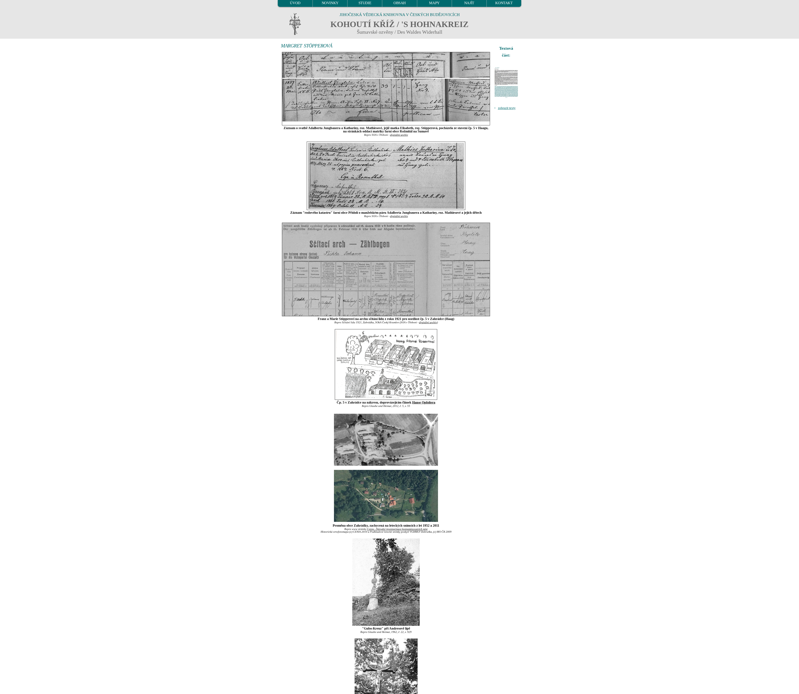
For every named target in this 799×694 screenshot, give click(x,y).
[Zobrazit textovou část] (506, 82)
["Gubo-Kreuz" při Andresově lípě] (386, 582)
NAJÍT (469, 3)
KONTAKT (503, 3)
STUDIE (365, 3)
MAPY (434, 3)
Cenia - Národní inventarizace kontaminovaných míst (397, 529)
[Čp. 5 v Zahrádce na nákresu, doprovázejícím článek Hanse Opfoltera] (386, 364)
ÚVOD (295, 3)
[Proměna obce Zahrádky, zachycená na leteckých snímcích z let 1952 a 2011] (386, 439)
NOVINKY (330, 3)
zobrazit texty (507, 108)
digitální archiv (399, 134)
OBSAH (399, 3)
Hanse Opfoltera (423, 402)
